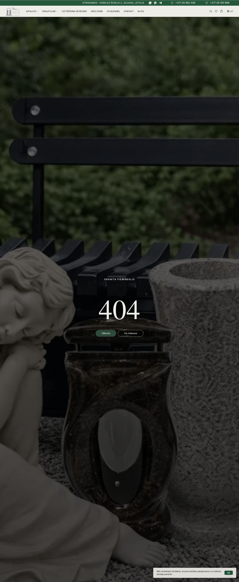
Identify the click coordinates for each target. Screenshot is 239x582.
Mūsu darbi (97, 11)
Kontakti (129, 11)
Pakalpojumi (48, 11)
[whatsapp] (150, 3)
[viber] (155, 3)
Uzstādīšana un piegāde (74, 11)
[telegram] (160, 3)
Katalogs (31, 11)
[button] (210, 11)
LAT (231, 11)
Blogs (141, 11)
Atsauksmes (113, 11)
